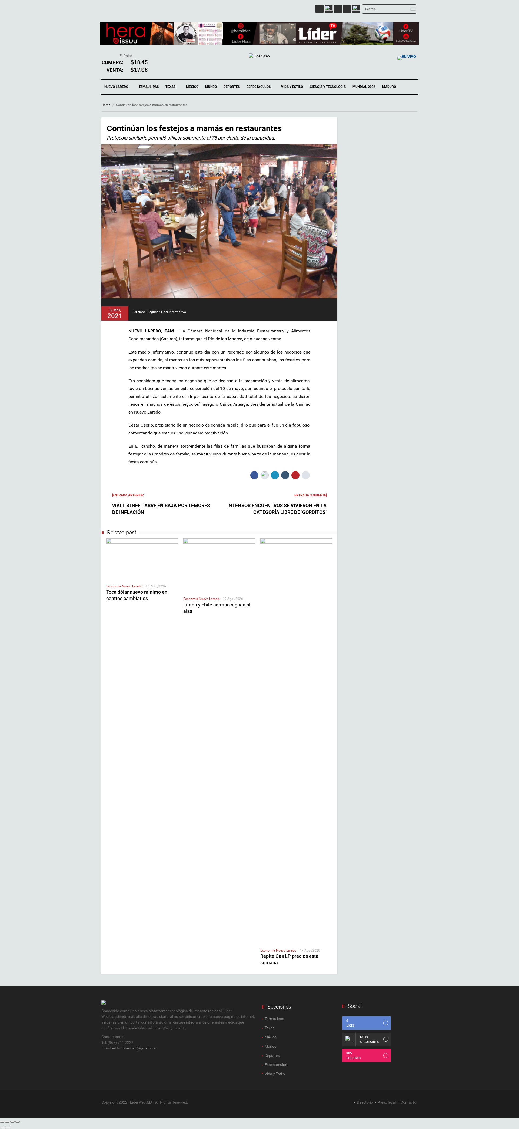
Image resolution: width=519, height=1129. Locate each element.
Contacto (408, 1102)
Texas (170, 87)
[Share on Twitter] (265, 475)
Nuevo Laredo (116, 87)
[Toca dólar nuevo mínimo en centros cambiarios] (142, 559)
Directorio (365, 1102)
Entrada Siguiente (310, 495)
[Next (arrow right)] (7, 1127)
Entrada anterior (128, 495)
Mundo (211, 87)
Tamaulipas (149, 87)
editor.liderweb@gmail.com (134, 1048)
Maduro (389, 87)
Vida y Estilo (292, 87)
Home (105, 105)
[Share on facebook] (254, 475)
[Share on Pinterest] (295, 475)
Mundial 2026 (363, 87)
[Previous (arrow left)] (2, 1127)
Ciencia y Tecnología (328, 87)
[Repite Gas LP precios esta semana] (296, 741)
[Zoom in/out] (17, 1122)
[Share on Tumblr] (285, 475)
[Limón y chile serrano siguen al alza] (219, 565)
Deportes (232, 87)
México (192, 87)
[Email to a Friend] (306, 475)
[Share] (7, 1122)
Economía (114, 586)
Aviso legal (387, 1102)
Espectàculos (276, 1064)
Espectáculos (259, 87)
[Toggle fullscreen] (12, 1122)
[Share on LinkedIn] (275, 475)
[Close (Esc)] (2, 1122)
